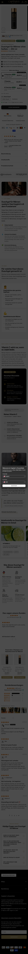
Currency (4, 479)
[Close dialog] (26, 466)
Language (4, 473)
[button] (14, 476)
